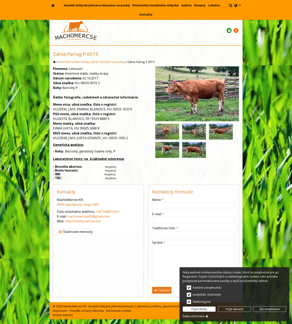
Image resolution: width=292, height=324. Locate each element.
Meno (157, 200)
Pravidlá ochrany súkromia (87, 310)
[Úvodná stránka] (53, 5)
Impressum (60, 310)
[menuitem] (53, 5)
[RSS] (236, 31)
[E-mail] (229, 31)
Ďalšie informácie (194, 316)
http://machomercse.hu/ (83, 221)
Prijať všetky (199, 309)
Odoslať (164, 290)
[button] (237, 5)
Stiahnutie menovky (77, 232)
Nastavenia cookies (118, 310)
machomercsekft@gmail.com (88, 216)
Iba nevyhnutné (270, 309)
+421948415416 (107, 211)
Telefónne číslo (165, 228)
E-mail (158, 214)
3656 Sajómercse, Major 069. (78, 204)
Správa (158, 242)
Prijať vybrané (234, 309)
